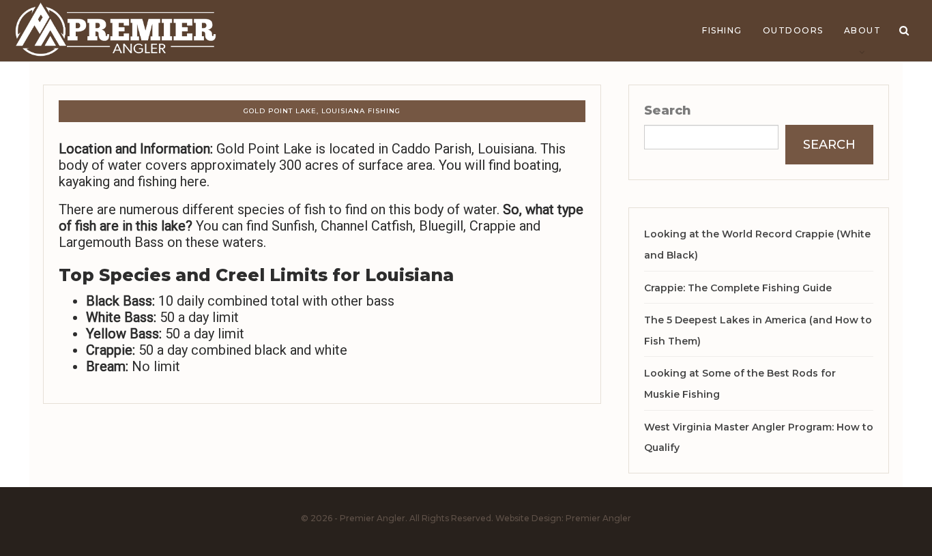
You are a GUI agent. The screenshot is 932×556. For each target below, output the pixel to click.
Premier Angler (598, 518)
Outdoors (793, 30)
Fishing (722, 30)
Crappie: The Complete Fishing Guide (738, 288)
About (863, 30)
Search (667, 110)
